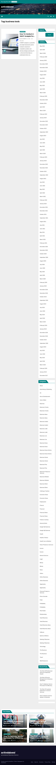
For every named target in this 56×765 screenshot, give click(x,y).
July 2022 (42, 182)
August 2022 (43, 178)
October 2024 (43, 103)
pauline (14, 725)
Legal (41, 559)
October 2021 (43, 214)
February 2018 (43, 368)
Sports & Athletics (44, 635)
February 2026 (43, 56)
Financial (42, 509)
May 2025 (42, 85)
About (41, 385)
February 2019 (43, 325)
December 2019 (44, 289)
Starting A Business (45, 639)
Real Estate (43, 610)
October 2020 (43, 253)
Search (41, 30)
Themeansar (3, 762)
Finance (42, 505)
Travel (41, 657)
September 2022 (44, 175)
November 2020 (44, 250)
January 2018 (43, 372)
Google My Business (45, 526)
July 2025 (42, 78)
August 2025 (43, 74)
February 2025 (43, 96)
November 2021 (44, 210)
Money (41, 562)
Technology (43, 646)
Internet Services (44, 555)
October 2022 (43, 171)
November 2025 (44, 67)
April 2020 (42, 275)
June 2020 (42, 268)
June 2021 (42, 228)
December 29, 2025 (26, 38)
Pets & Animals (43, 596)
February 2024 (43, 114)
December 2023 (44, 121)
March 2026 (43, 53)
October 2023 (43, 128)
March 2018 (43, 364)
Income (41, 548)
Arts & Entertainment (45, 396)
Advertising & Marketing (46, 389)
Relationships (43, 614)
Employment (43, 501)
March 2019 (43, 321)
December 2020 (44, 246)
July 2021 (42, 225)
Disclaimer (41, 762)
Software (42, 632)
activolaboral (7, 7)
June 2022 (42, 185)
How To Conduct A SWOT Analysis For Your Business (27, 36)
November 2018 (44, 336)
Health (41, 534)
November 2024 (44, 99)
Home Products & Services (46, 544)
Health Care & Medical (45, 541)
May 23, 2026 (7, 725)
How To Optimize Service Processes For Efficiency (13, 737)
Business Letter (44, 428)
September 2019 (44, 300)
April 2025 (42, 89)
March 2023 (43, 153)
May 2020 (42, 271)
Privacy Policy (47, 762)
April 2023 (42, 150)
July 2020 (42, 264)
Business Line (43, 435)
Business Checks (44, 407)
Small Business (44, 617)
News (41, 569)
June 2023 (42, 142)
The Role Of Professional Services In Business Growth (46, 672)
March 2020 (43, 278)
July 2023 (42, 139)
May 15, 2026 (34, 740)
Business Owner (44, 457)
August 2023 (43, 135)
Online (41, 573)
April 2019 (42, 318)
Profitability (42, 603)
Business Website (44, 476)
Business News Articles (45, 450)
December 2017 (44, 375)
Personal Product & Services (45, 592)
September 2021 (44, 218)
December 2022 (44, 164)
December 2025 (44, 64)
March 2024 (43, 110)
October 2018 (43, 339)
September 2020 (44, 257)
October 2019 (43, 296)
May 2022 (42, 189)
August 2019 (43, 304)
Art (40, 392)
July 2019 (42, 307)
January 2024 (43, 117)
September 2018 (44, 343)
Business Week (44, 483)
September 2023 (44, 132)
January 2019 (43, 329)
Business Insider (44, 421)
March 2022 (43, 196)
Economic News (44, 494)
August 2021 (43, 221)
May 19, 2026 (34, 725)
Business (42, 403)
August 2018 (43, 346)
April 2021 (42, 235)
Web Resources (44, 660)
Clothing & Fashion (44, 491)
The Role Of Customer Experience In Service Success (45, 691)
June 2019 (42, 311)
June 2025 (42, 81)
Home (32, 762)
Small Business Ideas (45, 625)
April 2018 (42, 361)
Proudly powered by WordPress (7, 761)
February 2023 (43, 157)
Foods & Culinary (44, 519)
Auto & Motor (43, 400)
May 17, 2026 (7, 740)
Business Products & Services (45, 472)
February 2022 (43, 200)
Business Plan (43, 464)
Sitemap (53, 762)
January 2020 (43, 286)
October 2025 (43, 71)
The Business (43, 650)
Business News (44, 443)
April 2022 (42, 192)
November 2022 (44, 167)
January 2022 (43, 203)
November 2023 (44, 124)
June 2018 (42, 354)
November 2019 (44, 293)
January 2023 (43, 160)
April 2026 (42, 49)
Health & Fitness (44, 537)
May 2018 (42, 357)
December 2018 (44, 332)
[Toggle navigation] (53, 16)
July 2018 (42, 350)
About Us (36, 762)
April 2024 (42, 107)
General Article (43, 523)
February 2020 (43, 282)
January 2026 (43, 60)
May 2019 (42, 314)
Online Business (44, 577)
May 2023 (42, 146)
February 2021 (43, 243)
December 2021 (44, 207)
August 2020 (43, 261)
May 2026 (42, 46)
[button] (48, 16)
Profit (41, 600)
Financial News (44, 512)
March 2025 (43, 92)
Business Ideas (43, 414)
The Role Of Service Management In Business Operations (46, 679)
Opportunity (22, 31)
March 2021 (43, 239)
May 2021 (42, 232)
